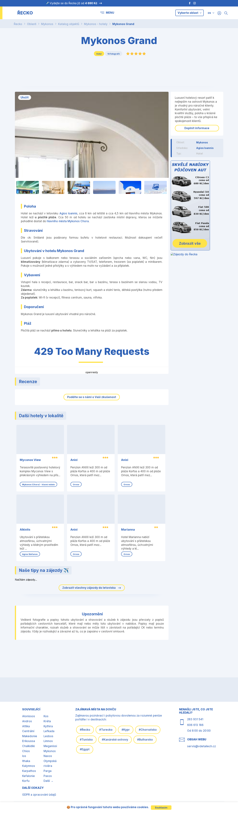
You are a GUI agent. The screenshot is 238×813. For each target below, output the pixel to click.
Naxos (48, 756)
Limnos (48, 741)
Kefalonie (28, 776)
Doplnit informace (196, 128)
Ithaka (26, 761)
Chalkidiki (28, 746)
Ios (24, 756)
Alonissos (28, 716)
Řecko (18, 24)
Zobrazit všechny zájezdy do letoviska (89, 587)
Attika (26, 726)
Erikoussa (28, 741)
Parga (47, 771)
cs (209, 12)
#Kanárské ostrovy (115, 739)
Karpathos (29, 771)
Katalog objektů (68, 24)
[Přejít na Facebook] (188, 3)
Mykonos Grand (123, 24)
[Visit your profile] (219, 13)
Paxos (48, 776)
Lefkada (49, 731)
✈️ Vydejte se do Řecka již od (71, 3)
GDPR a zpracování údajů (39, 794)
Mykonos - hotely (96, 24)
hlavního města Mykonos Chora (68, 221)
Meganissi (50, 746)
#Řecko (85, 729)
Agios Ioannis (68, 213)
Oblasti (31, 24)
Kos (46, 716)
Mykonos (47, 24)
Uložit (25, 97)
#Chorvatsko (148, 729)
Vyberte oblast (188, 12)
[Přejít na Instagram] (195, 3)
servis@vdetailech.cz (201, 746)
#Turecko (106, 729)
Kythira (48, 726)
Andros (27, 721)
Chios (26, 751)
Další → (48, 780)
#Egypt (85, 749)
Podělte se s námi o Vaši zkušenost (91, 397)
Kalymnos (28, 766)
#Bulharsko (145, 739)
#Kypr (126, 729)
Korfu (25, 780)
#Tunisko (86, 739)
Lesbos (48, 736)
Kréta (47, 721)
